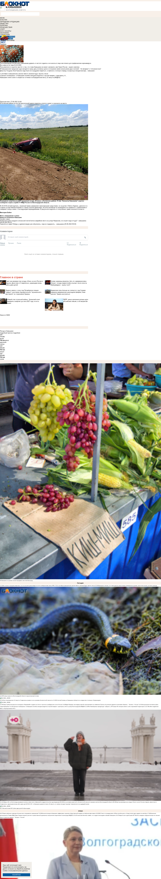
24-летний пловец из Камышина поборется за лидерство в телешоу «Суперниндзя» (78, 700)
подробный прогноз (6, 333)
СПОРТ (2, 29)
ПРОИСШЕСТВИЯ (6, 27)
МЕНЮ (2, 18)
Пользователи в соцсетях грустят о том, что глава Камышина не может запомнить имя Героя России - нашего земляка (39, 67)
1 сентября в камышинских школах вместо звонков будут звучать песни (76, 585)
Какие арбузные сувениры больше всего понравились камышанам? (21, 813)
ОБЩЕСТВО (4, 23)
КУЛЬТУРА (3, 20)
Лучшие (11, 243)
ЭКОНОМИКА (4, 33)
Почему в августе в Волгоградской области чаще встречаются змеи (21, 696)
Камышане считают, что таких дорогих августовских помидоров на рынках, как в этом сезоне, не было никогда (127, 585)
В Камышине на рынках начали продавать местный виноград (16, 580)
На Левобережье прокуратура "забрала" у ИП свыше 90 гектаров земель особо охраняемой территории (116, 706)
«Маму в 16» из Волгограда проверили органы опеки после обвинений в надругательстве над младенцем (31, 802)
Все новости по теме (7, 65)
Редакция (3, 44)
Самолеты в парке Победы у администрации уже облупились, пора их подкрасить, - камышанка (32, 224)
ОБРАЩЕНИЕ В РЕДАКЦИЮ (9, 22)
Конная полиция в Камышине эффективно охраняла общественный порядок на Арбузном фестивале (69, 813)
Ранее (19, 243)
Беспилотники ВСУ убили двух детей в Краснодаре (16, 808)
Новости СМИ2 (5, 315)
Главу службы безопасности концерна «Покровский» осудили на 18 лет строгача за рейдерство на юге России (33, 704)
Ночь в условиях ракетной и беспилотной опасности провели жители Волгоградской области (88, 802)
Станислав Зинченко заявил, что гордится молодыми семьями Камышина (96, 815)
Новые (2, 243)
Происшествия (5, 101)
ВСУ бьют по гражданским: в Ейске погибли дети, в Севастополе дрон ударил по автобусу (123, 813)
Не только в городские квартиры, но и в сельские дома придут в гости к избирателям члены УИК (28, 585)
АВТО (11, 38)
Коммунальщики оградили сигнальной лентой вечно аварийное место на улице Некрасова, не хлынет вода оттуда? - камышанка (43, 221)
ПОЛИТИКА (4, 25)
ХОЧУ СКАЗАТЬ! (5, 31)
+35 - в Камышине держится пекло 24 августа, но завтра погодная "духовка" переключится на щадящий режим (59, 804)
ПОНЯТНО (16, 875)
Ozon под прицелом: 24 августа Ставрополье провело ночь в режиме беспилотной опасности (28, 700)
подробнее (16, 333)
